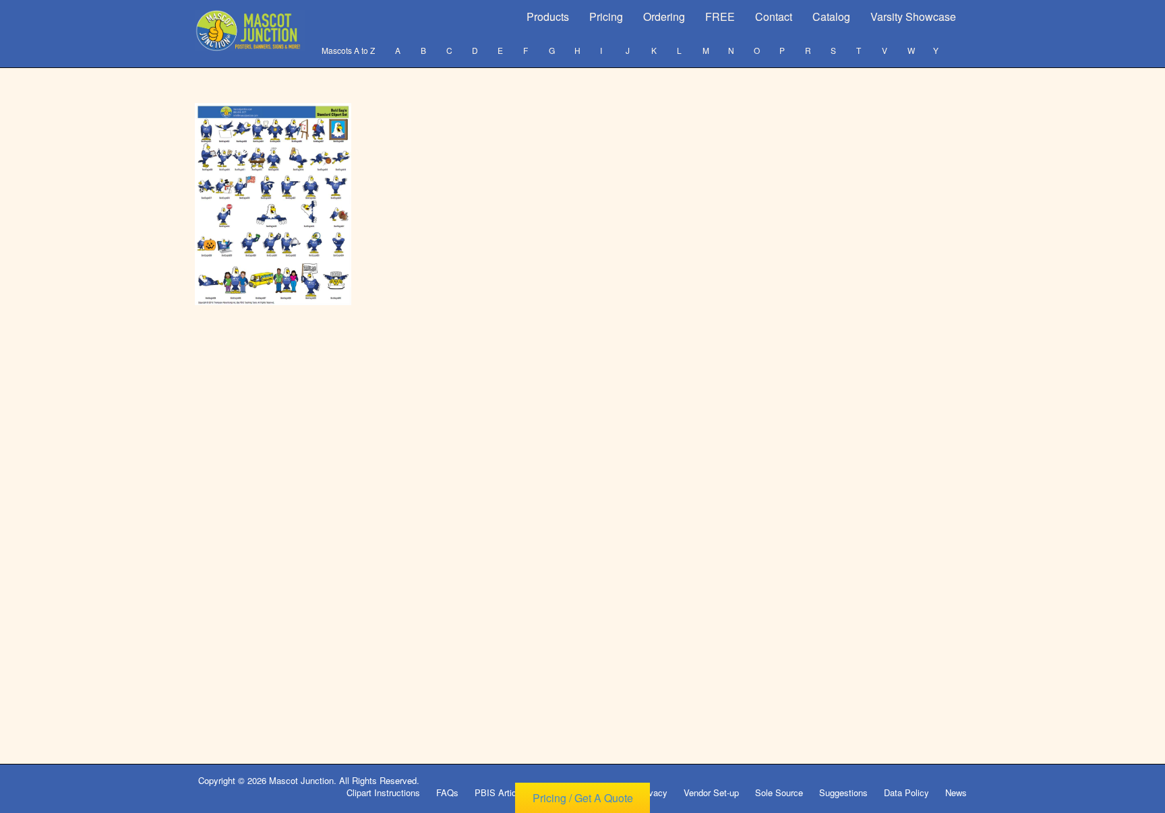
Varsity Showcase (913, 16)
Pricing (606, 16)
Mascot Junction (301, 780)
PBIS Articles (501, 792)
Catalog (831, 16)
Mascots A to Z (348, 50)
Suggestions (843, 792)
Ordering (664, 16)
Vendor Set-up (711, 792)
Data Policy (906, 792)
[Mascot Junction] (250, 30)
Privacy (652, 792)
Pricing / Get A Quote (583, 798)
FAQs (447, 792)
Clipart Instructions (383, 792)
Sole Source (779, 792)
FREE (720, 16)
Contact (773, 16)
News (956, 792)
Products (548, 16)
